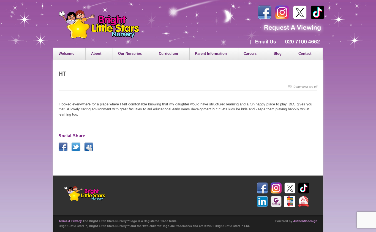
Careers (250, 53)
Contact (304, 53)
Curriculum (168, 53)
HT (62, 73)
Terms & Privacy (70, 221)
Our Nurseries (130, 53)
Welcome (66, 53)
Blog (278, 53)
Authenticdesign (305, 221)
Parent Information (211, 53)
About (96, 53)
